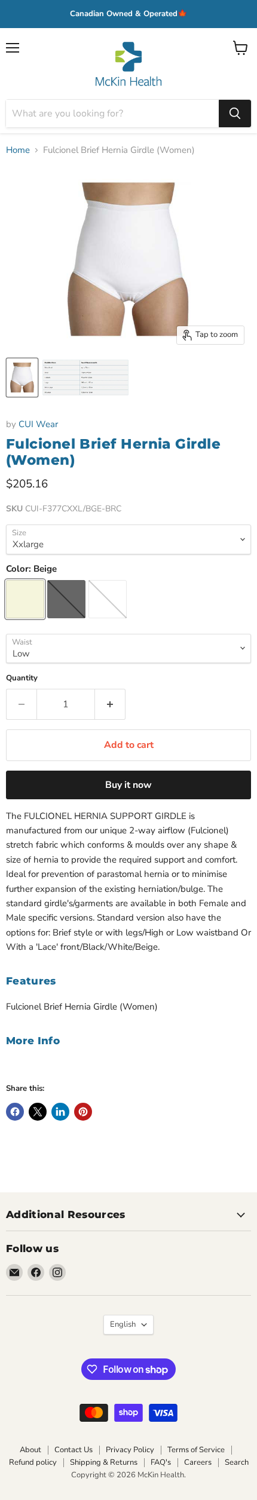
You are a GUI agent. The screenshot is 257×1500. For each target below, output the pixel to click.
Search (237, 1462)
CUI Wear (38, 424)
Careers (198, 1462)
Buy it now (128, 785)
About (30, 1449)
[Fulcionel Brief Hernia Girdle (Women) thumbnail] (22, 377)
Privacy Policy (130, 1449)
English (123, 1324)
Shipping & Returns (103, 1462)
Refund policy (33, 1462)
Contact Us (73, 1449)
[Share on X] (38, 1112)
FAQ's (161, 1462)
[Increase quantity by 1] (110, 704)
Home (18, 150)
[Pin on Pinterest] (83, 1112)
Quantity (22, 678)
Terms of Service (196, 1449)
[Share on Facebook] (15, 1112)
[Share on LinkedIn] (60, 1112)
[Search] (235, 113)
